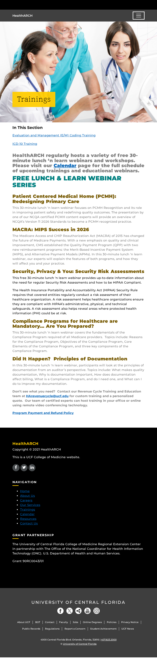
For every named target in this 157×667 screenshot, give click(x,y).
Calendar (65, 165)
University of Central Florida (78, 602)
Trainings (27, 509)
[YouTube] (87, 611)
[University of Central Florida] (38, 5)
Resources (28, 519)
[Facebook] (60, 611)
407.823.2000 (109, 639)
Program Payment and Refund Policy (43, 413)
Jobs (75, 622)
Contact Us (29, 523)
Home (25, 491)
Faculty (63, 622)
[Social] (78, 611)
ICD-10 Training (24, 144)
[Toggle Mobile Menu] (143, 4)
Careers (26, 500)
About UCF (23, 622)
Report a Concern (75, 628)
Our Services (30, 505)
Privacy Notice (130, 622)
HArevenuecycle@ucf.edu (47, 396)
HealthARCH (22, 15)
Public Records (31, 628)
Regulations (52, 628)
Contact (49, 622)
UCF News (127, 628)
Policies (111, 622)
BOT (37, 622)
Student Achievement (103, 628)
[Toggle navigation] (139, 16)
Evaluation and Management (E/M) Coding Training (54, 135)
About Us (27, 496)
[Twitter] (69, 611)
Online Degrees (92, 622)
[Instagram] (96, 611)
